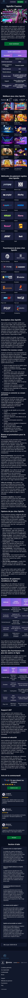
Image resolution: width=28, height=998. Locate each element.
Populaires (3, 99)
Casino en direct (10, 100)
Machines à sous (23, 100)
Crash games (16, 100)
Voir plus (14, 837)
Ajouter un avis (14, 787)
